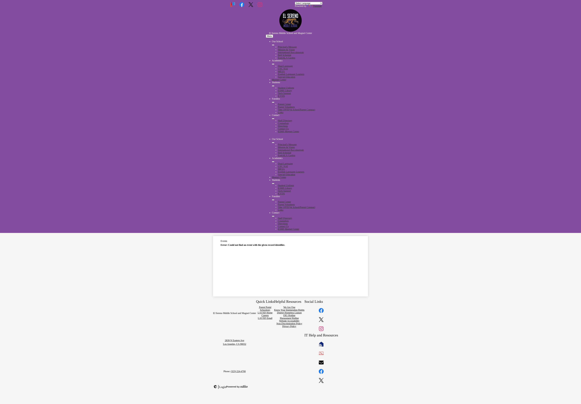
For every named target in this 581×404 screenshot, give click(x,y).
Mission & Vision (286, 49)
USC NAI (283, 68)
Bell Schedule (284, 55)
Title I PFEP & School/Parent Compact (296, 109)
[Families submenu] (273, 102)
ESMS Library (285, 90)
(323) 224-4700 (238, 371)
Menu (269, 36)
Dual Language (285, 66)
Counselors (283, 123)
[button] (273, 142)
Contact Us (283, 128)
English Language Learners (291, 74)
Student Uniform (286, 88)
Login (219, 387)
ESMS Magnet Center (288, 131)
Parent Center (284, 104)
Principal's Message (287, 47)
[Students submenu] (273, 85)
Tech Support (284, 93)
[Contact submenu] (273, 118)
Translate (317, 6)
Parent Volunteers (286, 107)
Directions (283, 126)
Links (280, 112)
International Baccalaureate (291, 52)
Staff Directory (285, 120)
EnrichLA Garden (286, 58)
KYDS (281, 96)
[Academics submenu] (273, 64)
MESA (281, 71)
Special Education (286, 77)
